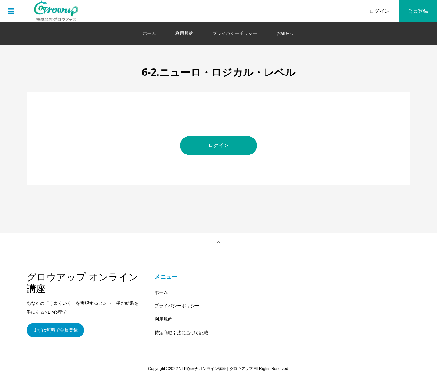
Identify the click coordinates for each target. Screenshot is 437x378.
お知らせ (285, 33)
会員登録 (418, 11)
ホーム (149, 33)
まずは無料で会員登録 (55, 330)
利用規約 (184, 33)
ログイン (379, 11)
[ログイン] (218, 153)
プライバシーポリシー (234, 33)
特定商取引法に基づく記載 (181, 332)
